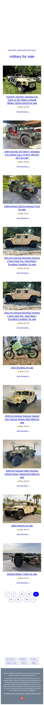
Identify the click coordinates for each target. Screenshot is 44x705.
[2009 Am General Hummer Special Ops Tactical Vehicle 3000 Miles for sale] (22, 413)
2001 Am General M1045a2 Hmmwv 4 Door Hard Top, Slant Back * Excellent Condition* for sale (22, 261)
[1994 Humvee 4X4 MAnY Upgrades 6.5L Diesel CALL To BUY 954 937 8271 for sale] (22, 148)
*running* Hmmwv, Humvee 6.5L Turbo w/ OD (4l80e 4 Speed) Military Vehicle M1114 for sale (22, 100)
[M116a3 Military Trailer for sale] (22, 571)
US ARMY (22, 659)
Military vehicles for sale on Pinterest (30, 693)
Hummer (33, 659)
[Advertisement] (22, 23)
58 (27, 599)
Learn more (32, 690)
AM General (10, 659)
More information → (23, 112)
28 (18, 599)
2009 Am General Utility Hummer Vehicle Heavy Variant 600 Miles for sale (22, 474)
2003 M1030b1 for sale (22, 367)
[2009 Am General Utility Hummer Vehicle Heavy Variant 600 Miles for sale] (22, 468)
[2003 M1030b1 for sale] (22, 364)
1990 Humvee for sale (22, 525)
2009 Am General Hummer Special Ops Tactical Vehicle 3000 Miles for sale (22, 419)
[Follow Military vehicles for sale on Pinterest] (22, 699)
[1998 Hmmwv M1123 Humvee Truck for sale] (22, 203)
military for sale (22, 56)
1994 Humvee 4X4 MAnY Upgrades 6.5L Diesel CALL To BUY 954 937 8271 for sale (22, 154)
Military (34, 663)
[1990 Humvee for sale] (22, 522)
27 (11, 599)
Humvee (24, 663)
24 (22, 594)
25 (29, 594)
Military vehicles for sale (22, 50)
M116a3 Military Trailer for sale (22, 574)
